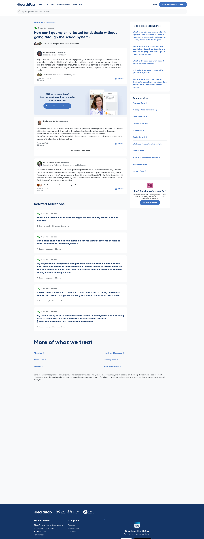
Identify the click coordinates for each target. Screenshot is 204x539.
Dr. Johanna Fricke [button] (51, 162)
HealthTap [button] (38, 22)
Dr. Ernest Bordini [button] (51, 121)
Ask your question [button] (150, 203)
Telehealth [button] (50, 22)
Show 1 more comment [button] (80, 151)
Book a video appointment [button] (173, 4)
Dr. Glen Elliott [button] (49, 52)
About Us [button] (71, 525)
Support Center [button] (74, 528)
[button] (26, 4)
